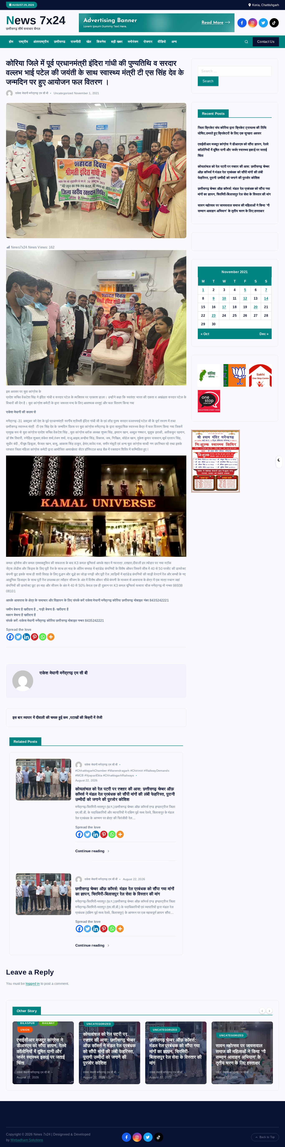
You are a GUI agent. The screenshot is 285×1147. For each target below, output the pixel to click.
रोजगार (148, 41)
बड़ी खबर (116, 41)
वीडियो (162, 41)
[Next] (269, 1010)
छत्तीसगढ (59, 41)
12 (245, 298)
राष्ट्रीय (23, 41)
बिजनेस (101, 41)
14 (266, 298)
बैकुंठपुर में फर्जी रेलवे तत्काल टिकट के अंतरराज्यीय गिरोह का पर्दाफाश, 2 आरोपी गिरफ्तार (241, 1057)
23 (214, 315)
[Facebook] (10, 637)
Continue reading (90, 851)
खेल (88, 41)
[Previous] (262, 1010)
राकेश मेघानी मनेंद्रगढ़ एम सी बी (31, 93)
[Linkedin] (26, 637)
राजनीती (76, 41)
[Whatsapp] (42, 637)
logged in (33, 983)
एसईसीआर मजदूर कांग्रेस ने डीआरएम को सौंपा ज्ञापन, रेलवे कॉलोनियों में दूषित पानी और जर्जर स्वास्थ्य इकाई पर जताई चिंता (233, 149)
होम (11, 41)
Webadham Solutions (26, 1140)
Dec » (264, 334)
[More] (50, 637)
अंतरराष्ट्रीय (40, 41)
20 (256, 307)
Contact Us (265, 41)
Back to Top (267, 1137)
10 (224, 298)
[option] (43, 1053)
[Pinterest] (34, 637)
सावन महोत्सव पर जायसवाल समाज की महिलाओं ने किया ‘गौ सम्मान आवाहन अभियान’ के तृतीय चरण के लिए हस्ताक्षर (174, 1054)
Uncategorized (63, 93)
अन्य (174, 41)
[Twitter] (18, 637)
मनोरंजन (133, 41)
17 (224, 307)
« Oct (205, 334)
